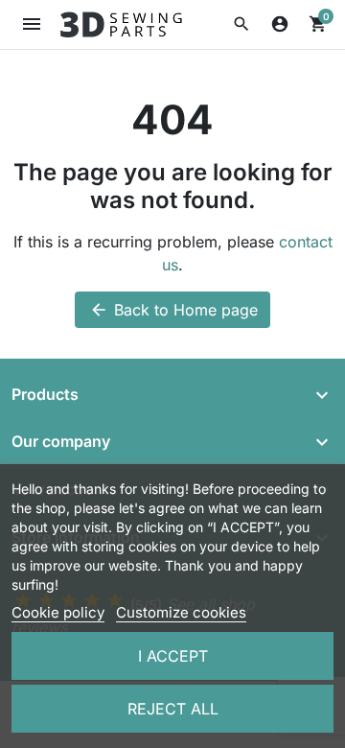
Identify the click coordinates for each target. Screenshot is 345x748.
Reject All (172, 708)
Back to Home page (173, 309)
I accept (173, 656)
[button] (241, 24)
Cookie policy (58, 612)
